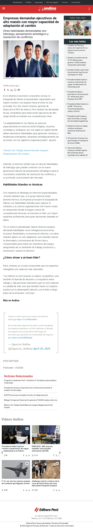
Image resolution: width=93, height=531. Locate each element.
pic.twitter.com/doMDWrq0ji (20, 338)
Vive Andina (75, 2)
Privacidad (64, 523)
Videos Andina (12, 419)
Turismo (65, 2)
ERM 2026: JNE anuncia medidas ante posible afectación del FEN (42, 448)
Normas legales (52, 2)
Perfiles (28, 2)
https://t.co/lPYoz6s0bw (27, 319)
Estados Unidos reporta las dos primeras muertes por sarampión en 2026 (78, 72)
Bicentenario (18, 2)
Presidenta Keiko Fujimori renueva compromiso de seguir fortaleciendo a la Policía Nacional (15, 449)
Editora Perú (31, 523)
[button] (2, 453)
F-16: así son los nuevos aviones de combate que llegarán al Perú (16, 482)
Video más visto (77, 18)
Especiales (39, 2)
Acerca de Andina (43, 523)
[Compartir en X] (26, 455)
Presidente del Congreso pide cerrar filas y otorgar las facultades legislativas (78, 118)
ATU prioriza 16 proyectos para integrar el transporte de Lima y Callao (78, 140)
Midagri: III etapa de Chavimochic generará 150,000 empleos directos (30, 400)
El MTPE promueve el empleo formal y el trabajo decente (26, 395)
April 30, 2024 (41, 348)
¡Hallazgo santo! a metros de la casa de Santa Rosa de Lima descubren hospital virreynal (45, 483)
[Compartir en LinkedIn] (29, 455)
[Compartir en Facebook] (24, 455)
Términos (55, 523)
